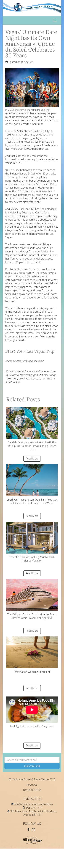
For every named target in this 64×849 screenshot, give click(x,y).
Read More (32, 458)
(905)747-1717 (34, 807)
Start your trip (32, 765)
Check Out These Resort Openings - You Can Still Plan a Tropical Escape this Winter (32, 501)
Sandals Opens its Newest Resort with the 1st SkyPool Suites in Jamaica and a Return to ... (32, 446)
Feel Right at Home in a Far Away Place (32, 726)
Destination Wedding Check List (32, 671)
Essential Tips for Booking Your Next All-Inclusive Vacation (32, 558)
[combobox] (32, 760)
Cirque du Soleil (35, 311)
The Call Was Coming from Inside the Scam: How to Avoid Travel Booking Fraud (32, 616)
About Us (32, 784)
